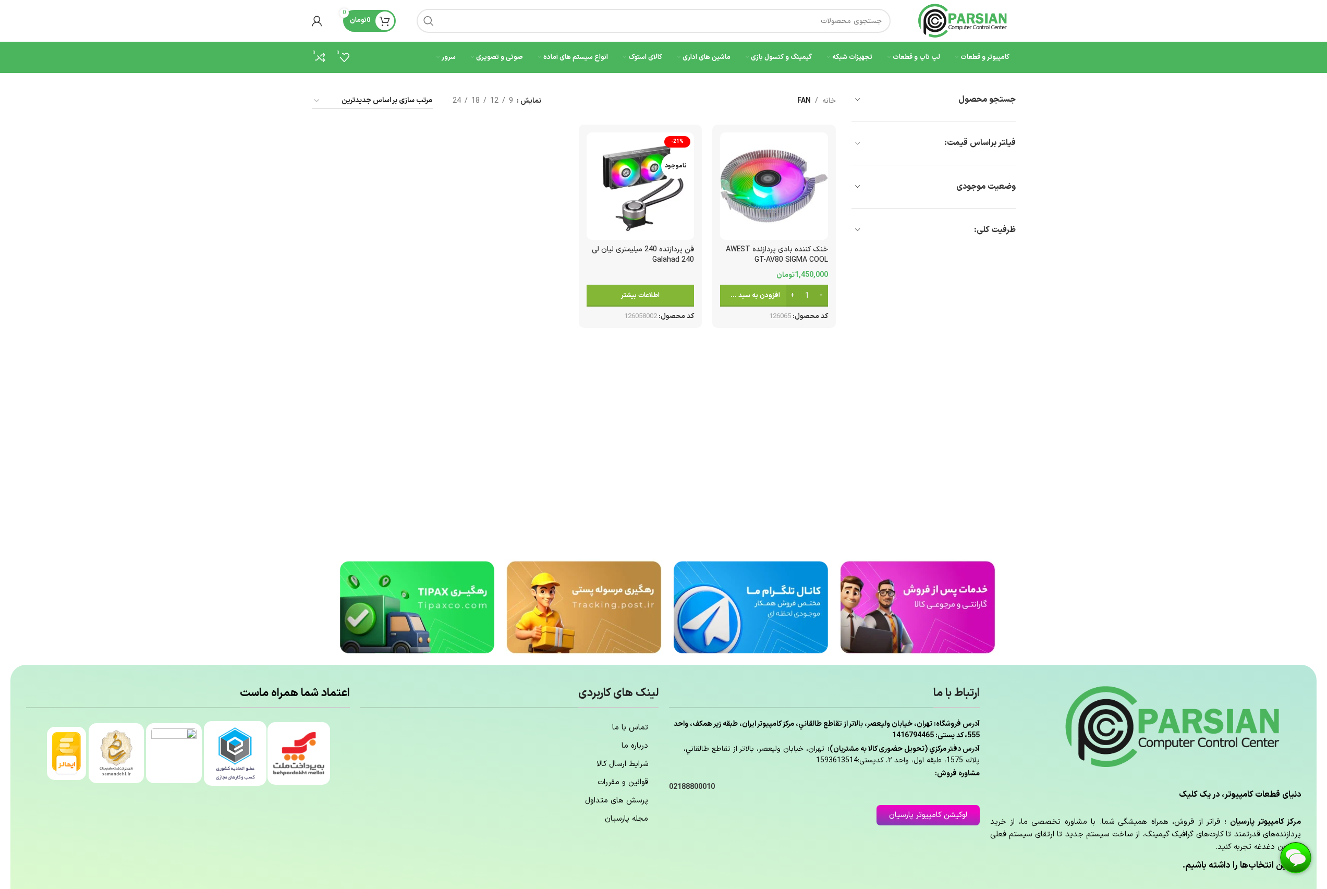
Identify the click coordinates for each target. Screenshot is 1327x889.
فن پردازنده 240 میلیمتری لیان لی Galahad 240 (643, 254)
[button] (773, 296)
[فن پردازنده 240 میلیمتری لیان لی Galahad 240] (640, 186)
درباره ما (635, 746)
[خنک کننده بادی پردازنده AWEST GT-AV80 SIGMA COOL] (773, 186)
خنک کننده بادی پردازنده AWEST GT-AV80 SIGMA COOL (777, 254)
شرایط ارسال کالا (622, 764)
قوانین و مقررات (623, 782)
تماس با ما (630, 728)
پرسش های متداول (616, 801)
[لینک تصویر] (917, 606)
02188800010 (692, 787)
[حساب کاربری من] (317, 20)
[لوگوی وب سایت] (963, 20)
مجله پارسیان (626, 819)
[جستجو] (429, 21)
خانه (829, 100)
